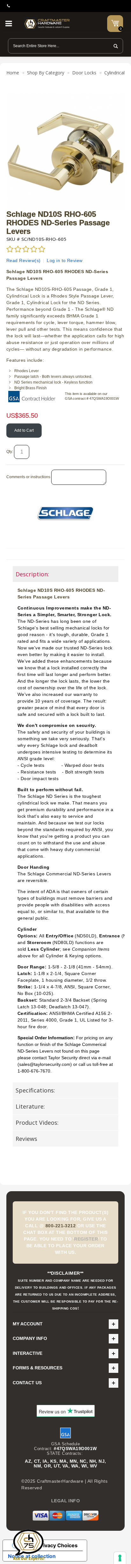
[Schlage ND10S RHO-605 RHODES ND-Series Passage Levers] (65, 95)
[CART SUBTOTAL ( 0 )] (115, 23)
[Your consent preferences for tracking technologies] (120, 1558)
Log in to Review (65, 260)
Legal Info (65, 1500)
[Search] (113, 45)
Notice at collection (32, 1556)
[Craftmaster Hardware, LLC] (47, 23)
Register (86, 1239)
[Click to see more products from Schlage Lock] (65, 513)
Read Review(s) (23, 260)
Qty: (9, 451)
